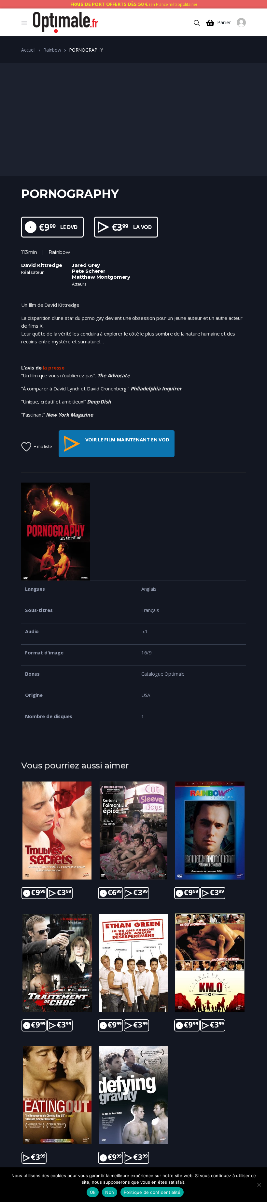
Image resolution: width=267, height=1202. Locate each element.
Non (109, 1192)
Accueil (28, 50)
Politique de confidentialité (152, 1192)
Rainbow (52, 50)
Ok (93, 1192)
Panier (224, 22)
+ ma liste (43, 446)
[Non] (259, 1184)
